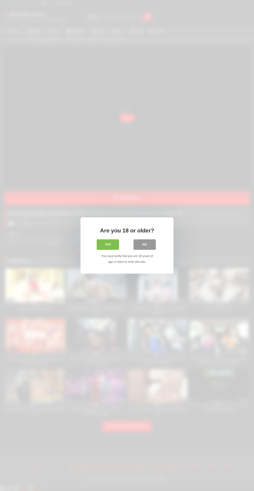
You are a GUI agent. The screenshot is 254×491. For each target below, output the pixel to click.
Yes (108, 244)
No (144, 244)
